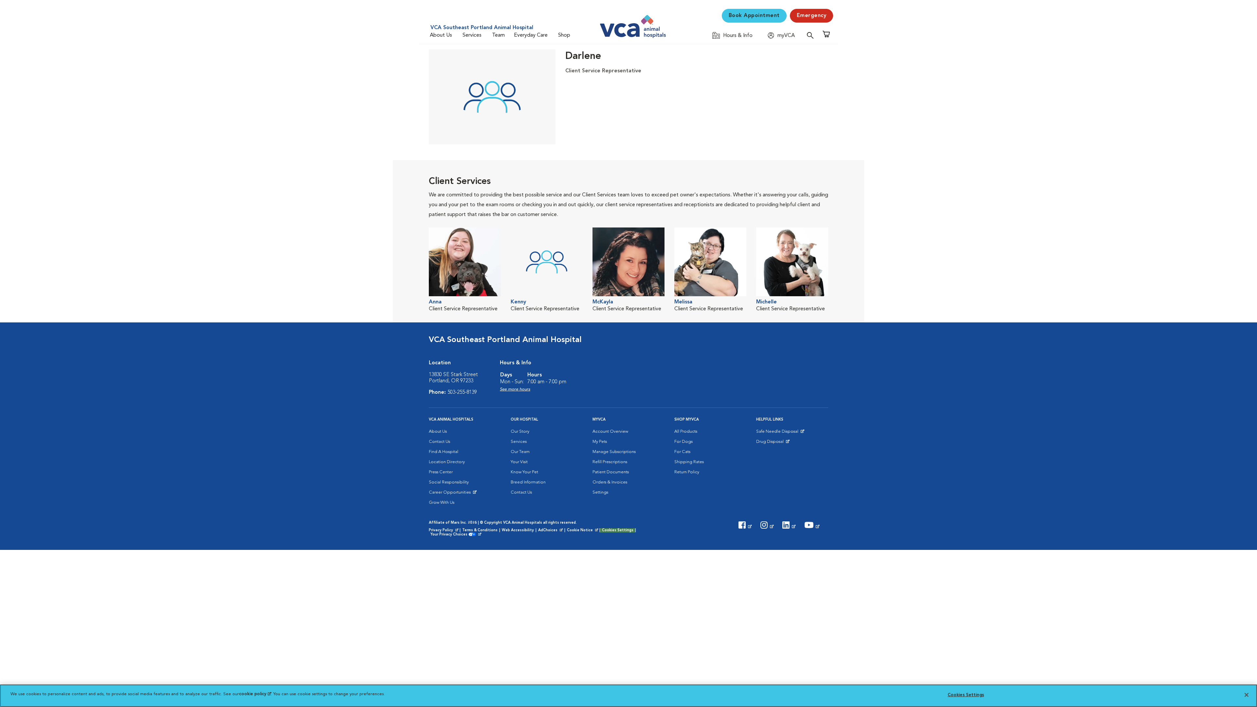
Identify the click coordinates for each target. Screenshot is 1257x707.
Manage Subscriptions (614, 452)
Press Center (441, 472)
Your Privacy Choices (450, 535)
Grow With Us (441, 502)
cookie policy (255, 694)
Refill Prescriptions (609, 462)
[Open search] (811, 35)
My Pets (599, 442)
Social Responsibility (449, 482)
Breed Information (528, 482)
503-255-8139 (462, 392)
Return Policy (686, 472)
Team (498, 35)
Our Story (520, 431)
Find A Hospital (443, 452)
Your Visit (519, 462)
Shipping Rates (689, 462)
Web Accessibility (518, 530)
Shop (564, 35)
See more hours (515, 389)
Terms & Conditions (480, 530)
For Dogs (683, 442)
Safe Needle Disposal (778, 433)
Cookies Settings (617, 530)
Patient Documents (610, 472)
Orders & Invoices (609, 482)
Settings (600, 492)
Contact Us (439, 442)
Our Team (520, 452)
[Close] (1246, 695)
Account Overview (610, 431)
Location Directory (447, 462)
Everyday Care (531, 35)
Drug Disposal (772, 443)
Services (472, 35)
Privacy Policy (444, 531)
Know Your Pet (524, 472)
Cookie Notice (583, 531)
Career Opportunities (451, 494)
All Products (685, 431)
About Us (441, 35)
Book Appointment (754, 15)
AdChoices (551, 531)
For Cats (682, 452)
